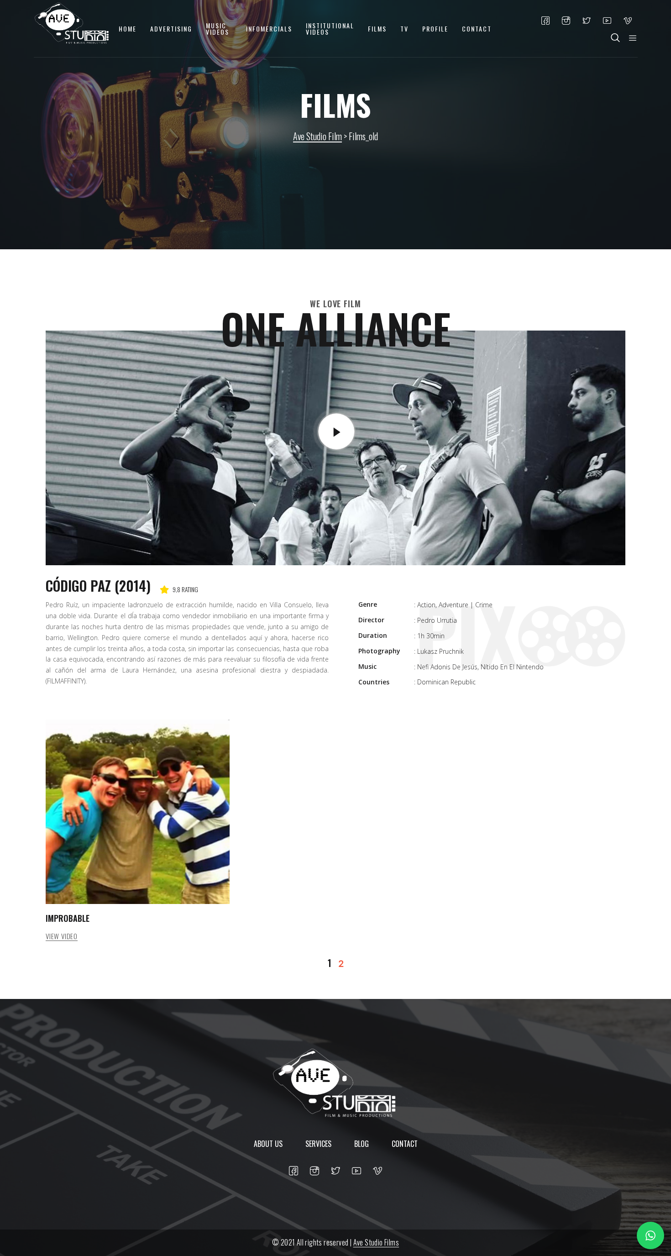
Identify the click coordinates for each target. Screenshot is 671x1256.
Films (377, 28)
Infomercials (269, 28)
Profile (435, 28)
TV (404, 28)
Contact (477, 28)
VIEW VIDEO (62, 936)
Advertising (171, 28)
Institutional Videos (330, 29)
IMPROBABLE (67, 918)
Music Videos (217, 29)
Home (127, 28)
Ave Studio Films (376, 1242)
